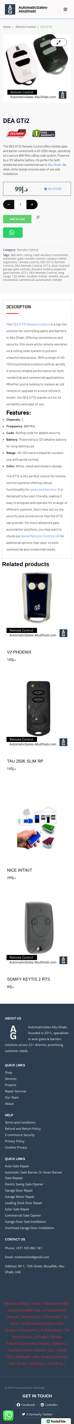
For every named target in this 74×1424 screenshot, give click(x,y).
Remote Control (26, 27)
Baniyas (13, 1317)
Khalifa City (31, 1317)
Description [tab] (18, 306)
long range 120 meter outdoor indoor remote (33, 274)
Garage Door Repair (19, 1190)
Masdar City (44, 1350)
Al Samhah (51, 1317)
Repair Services (15, 1091)
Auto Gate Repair (17, 1166)
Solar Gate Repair (17, 1209)
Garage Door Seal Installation (25, 1221)
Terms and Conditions (20, 1122)
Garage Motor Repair (20, 1197)
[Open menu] (65, 9)
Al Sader (41, 1337)
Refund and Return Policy (23, 1128)
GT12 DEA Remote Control (39, 273)
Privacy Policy (14, 1141)
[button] (13, 232)
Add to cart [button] (37, 666)
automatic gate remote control (24, 258)
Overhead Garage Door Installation (29, 1228)
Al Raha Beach (51, 1330)
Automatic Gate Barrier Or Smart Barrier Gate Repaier (33, 1175)
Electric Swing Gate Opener (24, 1184)
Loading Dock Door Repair (23, 1203)
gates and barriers (43, 489)
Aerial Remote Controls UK (40, 536)
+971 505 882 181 (29, 1248)
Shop (8, 1072)
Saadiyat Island (19, 1350)
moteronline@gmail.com (31, 1257)
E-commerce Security (20, 1135)
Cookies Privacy (16, 1147)
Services (10, 1079)
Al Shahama (28, 1330)
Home (7, 27)
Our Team (12, 1097)
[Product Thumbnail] (58, 42)
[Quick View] (8, 659)
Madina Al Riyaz (17, 1303)
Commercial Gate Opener (23, 1215)
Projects (10, 1085)
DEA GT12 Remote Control (31, 324)
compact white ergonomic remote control (34, 260)
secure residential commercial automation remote (36, 278)
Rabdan (59, 1343)
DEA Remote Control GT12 (32, 266)
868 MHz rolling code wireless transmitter (39, 255)
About (9, 1103)
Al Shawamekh (55, 1310)
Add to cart (17, 219)
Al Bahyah (22, 1357)
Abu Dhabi (54, 164)
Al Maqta (37, 1363)
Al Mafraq (55, 1363)
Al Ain (36, 1303)
